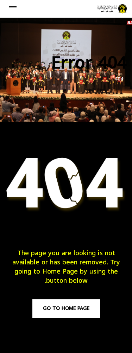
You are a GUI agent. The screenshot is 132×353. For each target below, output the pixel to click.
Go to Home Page (66, 308)
